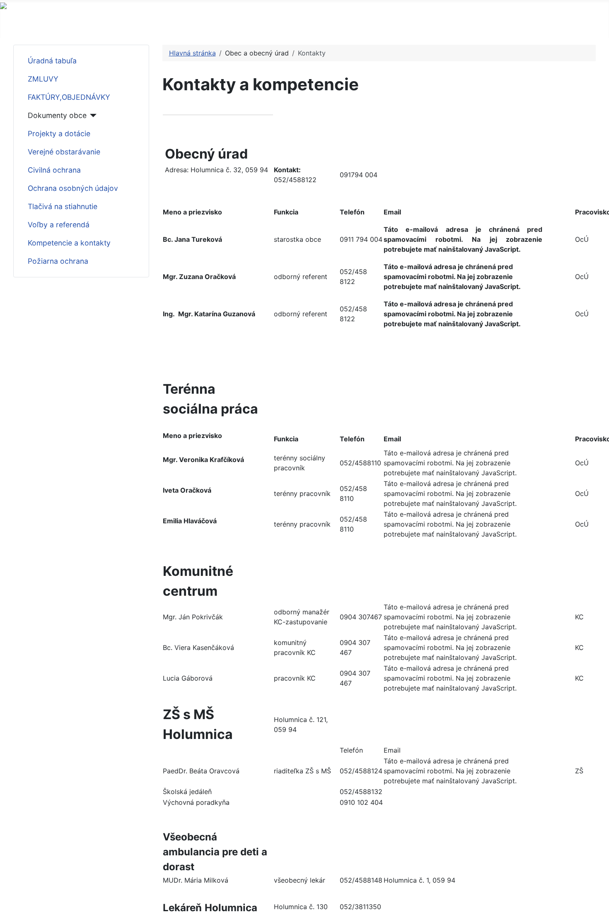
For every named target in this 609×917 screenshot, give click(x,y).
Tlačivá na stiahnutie (62, 206)
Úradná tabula (328, 22)
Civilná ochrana (54, 170)
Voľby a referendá (58, 224)
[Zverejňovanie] (284, 22)
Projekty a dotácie (59, 133)
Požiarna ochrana (58, 261)
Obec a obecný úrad (56, 22)
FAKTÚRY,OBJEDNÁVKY (69, 97)
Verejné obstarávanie (64, 151)
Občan (195, 22)
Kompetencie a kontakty (69, 242)
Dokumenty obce (57, 115)
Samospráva (137, 22)
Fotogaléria (386, 22)
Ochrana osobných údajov (73, 188)
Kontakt (433, 22)
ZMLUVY (43, 79)
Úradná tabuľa (52, 60)
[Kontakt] (451, 22)
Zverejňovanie (255, 22)
